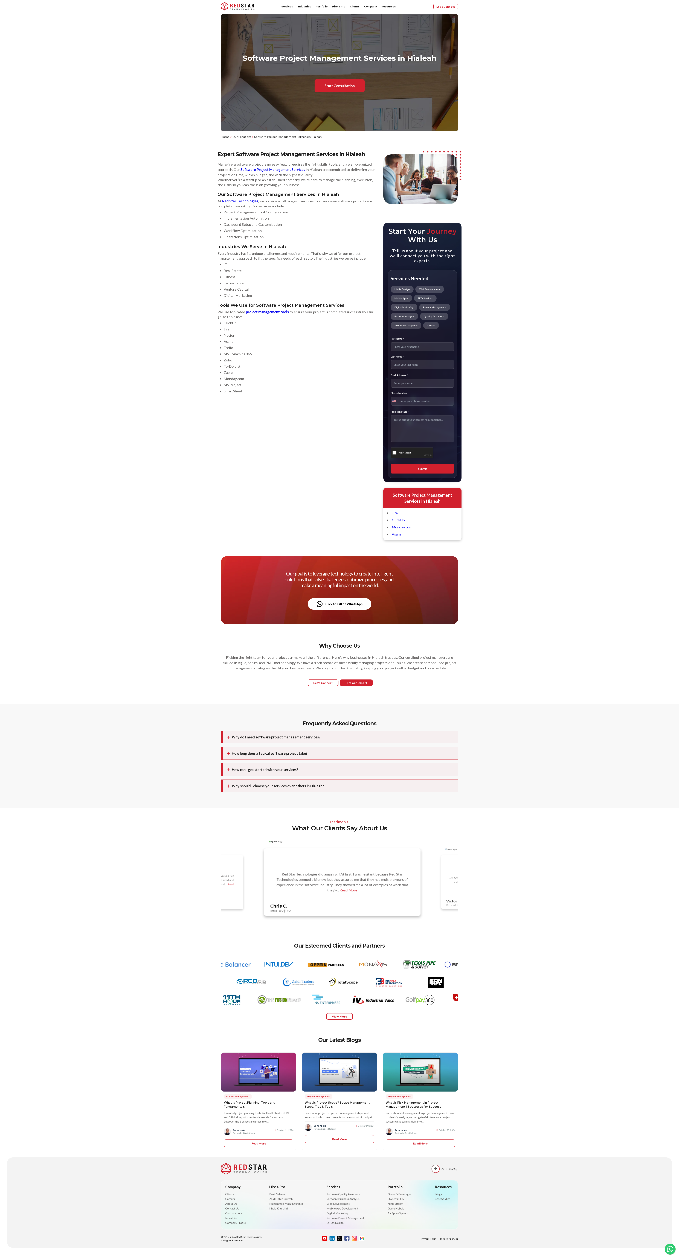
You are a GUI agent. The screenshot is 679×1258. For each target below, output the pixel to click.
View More (339, 1016)
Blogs (438, 1194)
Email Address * (399, 375)
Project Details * (400, 411)
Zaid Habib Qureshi (281, 1198)
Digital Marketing (403, 307)
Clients (354, 6)
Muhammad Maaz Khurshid (286, 1203)
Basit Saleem (277, 1194)
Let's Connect (445, 6)
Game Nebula (396, 1208)
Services (287, 6)
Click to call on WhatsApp (343, 604)
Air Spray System (398, 1213)
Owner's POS (396, 1198)
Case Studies (442, 1198)
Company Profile (235, 1222)
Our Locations (242, 136)
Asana (396, 534)
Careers (230, 1198)
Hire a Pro (338, 6)
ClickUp (398, 520)
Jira (395, 513)
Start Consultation (339, 86)
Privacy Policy (428, 1238)
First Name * (397, 338)
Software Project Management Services (272, 169)
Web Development (429, 289)
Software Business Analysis (343, 1198)
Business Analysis (404, 316)
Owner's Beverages (399, 1194)
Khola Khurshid (278, 1208)
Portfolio (322, 6)
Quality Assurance (434, 316)
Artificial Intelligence (405, 325)
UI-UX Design (335, 1222)
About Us (231, 1203)
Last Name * (397, 356)
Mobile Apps (401, 298)
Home (225, 136)
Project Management (434, 307)
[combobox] (395, 401)
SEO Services (425, 298)
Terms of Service (449, 1238)
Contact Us (232, 1208)
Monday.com (402, 527)
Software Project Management (345, 1218)
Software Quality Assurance (343, 1194)
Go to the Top (450, 1169)
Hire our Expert (356, 682)
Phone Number (399, 393)
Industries (304, 6)
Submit (422, 468)
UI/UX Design (402, 289)
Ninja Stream (395, 1203)
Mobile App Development (342, 1208)
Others (431, 325)
